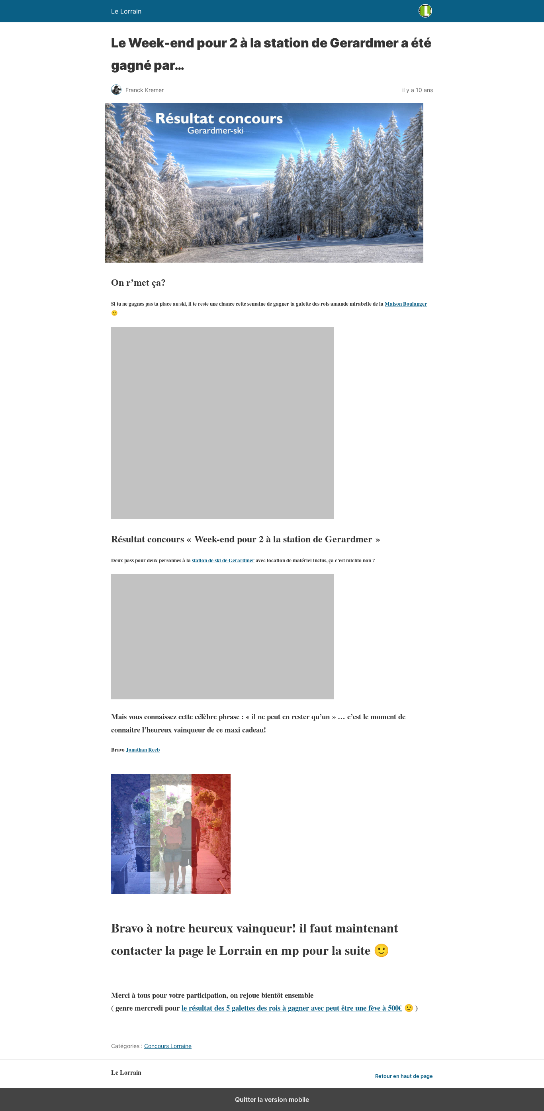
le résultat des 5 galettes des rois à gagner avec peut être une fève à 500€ (292, 1007)
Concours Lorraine (168, 1045)
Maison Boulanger (406, 304)
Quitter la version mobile (272, 1099)
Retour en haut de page (404, 1076)
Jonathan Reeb (143, 750)
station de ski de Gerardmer (223, 560)
